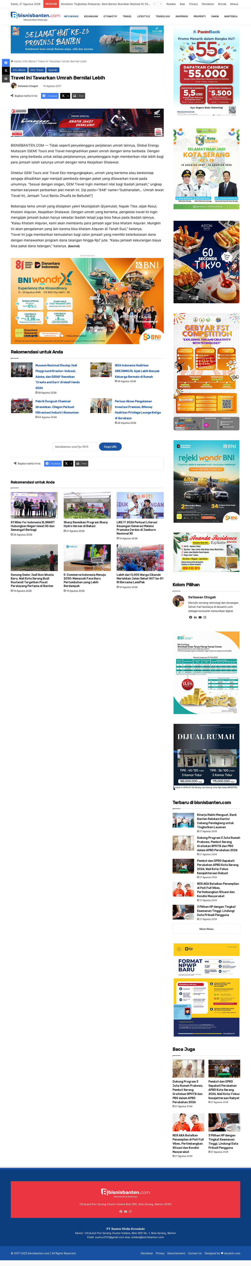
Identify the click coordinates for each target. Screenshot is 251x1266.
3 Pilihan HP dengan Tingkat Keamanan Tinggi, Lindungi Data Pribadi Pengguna (216, 911)
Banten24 (230, 16)
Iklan (182, 4)
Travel (127, 16)
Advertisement (176, 1253)
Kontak (222, 4)
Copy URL (110, 446)
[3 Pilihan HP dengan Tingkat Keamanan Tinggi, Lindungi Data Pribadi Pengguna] (183, 912)
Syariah (52, 70)
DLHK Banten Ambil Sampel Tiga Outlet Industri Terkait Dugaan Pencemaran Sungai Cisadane (117, 4)
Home (17, 61)
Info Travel (37, 70)
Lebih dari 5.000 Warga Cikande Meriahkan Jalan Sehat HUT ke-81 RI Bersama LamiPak (140, 578)
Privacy (193, 4)
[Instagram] (204, 617)
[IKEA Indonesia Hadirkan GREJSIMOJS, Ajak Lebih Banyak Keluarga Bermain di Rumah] (101, 369)
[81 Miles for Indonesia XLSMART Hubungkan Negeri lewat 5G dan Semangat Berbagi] (34, 505)
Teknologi (163, 16)
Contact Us (195, 1253)
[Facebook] (190, 617)
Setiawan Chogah (28, 85)
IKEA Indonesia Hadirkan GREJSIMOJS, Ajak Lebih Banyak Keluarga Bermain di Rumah (137, 371)
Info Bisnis (71, 16)
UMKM (215, 16)
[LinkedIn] (195, 617)
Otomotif (110, 16)
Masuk (234, 4)
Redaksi (171, 4)
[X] (6, 71)
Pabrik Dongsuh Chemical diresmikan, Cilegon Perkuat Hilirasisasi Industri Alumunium (57, 407)
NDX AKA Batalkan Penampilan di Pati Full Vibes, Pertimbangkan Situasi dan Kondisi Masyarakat (188, 1144)
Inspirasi (182, 16)
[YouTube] (200, 617)
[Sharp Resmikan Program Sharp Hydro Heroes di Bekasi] (87, 505)
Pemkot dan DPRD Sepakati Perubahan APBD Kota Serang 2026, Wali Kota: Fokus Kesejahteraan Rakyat (224, 1090)
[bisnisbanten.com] (35, 16)
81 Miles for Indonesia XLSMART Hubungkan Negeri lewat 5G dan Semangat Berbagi (33, 526)
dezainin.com (232, 1253)
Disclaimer (208, 4)
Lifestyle (143, 16)
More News (206, 928)
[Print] (6, 79)
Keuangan (91, 16)
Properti (200, 16)
